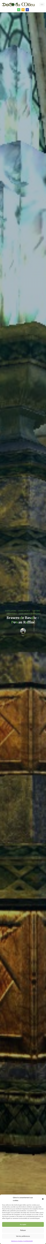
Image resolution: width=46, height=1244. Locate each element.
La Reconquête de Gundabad (30, 613)
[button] (43, 1199)
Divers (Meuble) (24, 610)
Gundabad (36, 610)
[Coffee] (23, 9)
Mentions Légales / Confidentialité (22, 1241)
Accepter (23, 1224)
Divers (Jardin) (10, 610)
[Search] (18, 9)
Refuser (23, 1230)
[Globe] (27, 9)
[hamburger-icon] (42, 4)
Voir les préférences (23, 1236)
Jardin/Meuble (11, 613)
